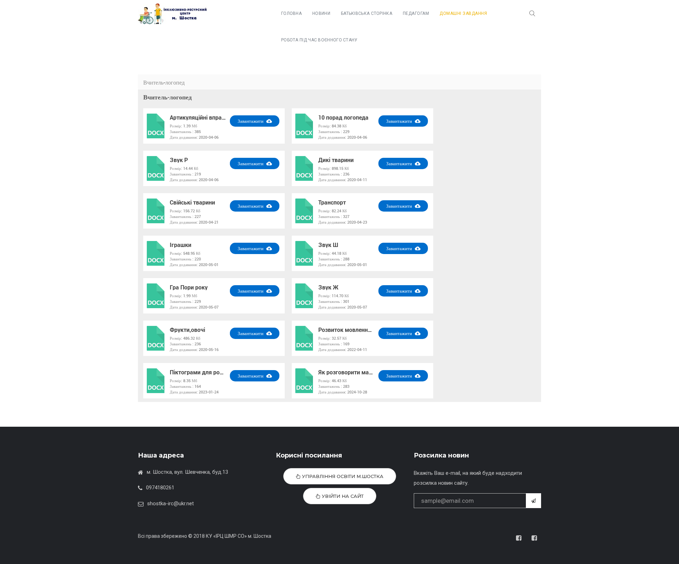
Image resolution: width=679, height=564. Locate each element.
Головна (291, 13)
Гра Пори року (189, 287)
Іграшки (180, 245)
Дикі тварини (336, 160)
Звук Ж (328, 287)
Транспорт (332, 202)
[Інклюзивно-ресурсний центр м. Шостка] (172, 14)
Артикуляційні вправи (198, 117)
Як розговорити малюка (346, 372)
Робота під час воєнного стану (319, 40)
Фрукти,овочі (187, 330)
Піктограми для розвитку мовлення (198, 372)
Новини (321, 13)
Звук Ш (328, 245)
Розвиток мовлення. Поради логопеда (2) (346, 330)
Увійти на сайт (342, 496)
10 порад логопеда (343, 117)
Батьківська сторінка (366, 13)
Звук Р (179, 160)
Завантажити (251, 121)
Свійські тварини (192, 202)
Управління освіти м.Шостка (342, 476)
